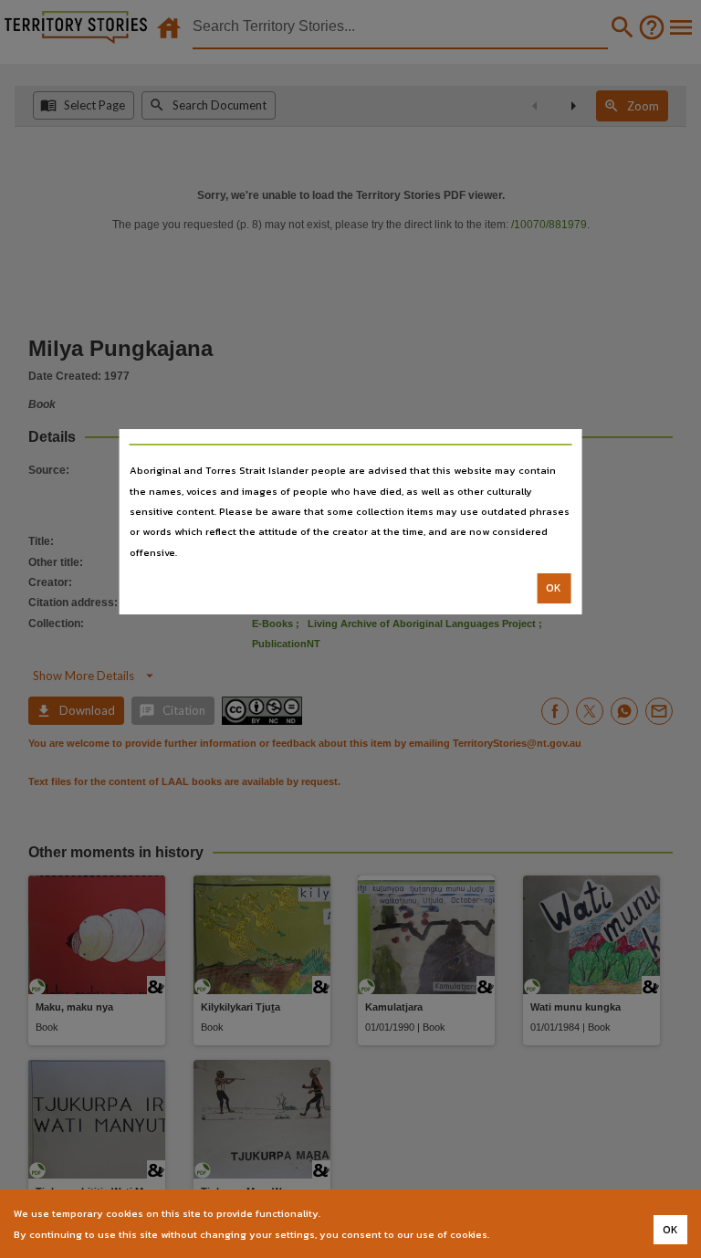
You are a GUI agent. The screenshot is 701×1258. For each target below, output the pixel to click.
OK (553, 588)
